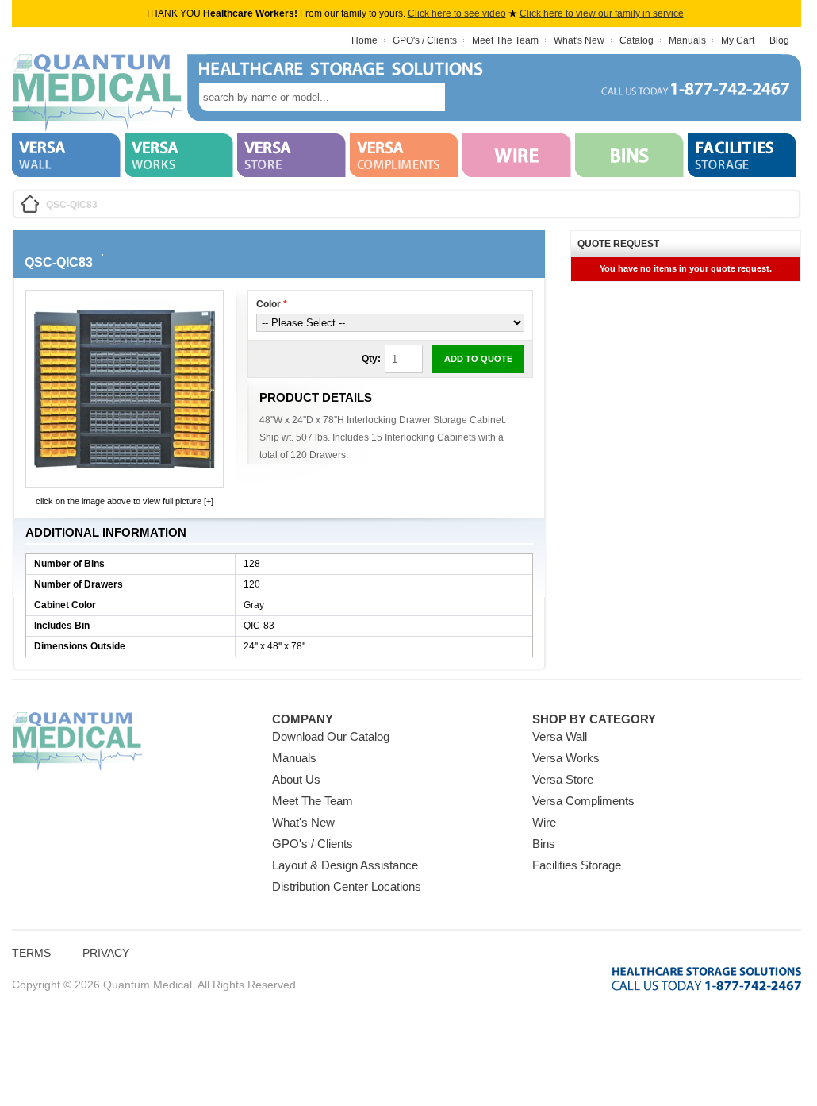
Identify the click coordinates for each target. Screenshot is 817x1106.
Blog (779, 40)
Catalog (636, 40)
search (469, 97)
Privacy (105, 952)
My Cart (737, 40)
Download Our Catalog (330, 736)
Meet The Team (505, 40)
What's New (579, 40)
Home (364, 40)
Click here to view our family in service (602, 13)
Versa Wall (559, 736)
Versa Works (566, 758)
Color (271, 304)
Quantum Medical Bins (97, 93)
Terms (31, 952)
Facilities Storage (576, 865)
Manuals (687, 40)
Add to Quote (478, 359)
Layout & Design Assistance (345, 865)
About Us (296, 779)
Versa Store (562, 779)
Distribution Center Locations (346, 886)
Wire (544, 822)
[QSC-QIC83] (124, 476)
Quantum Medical (77, 742)
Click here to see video (457, 13)
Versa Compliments (583, 800)
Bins (543, 843)
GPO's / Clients (425, 40)
